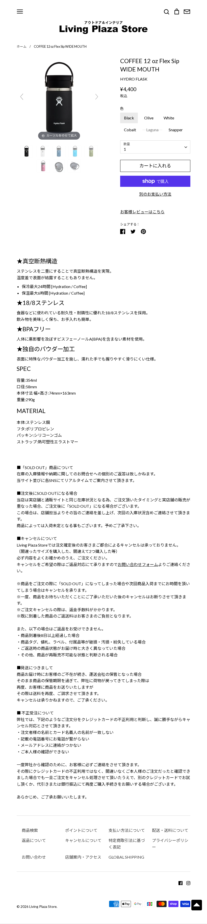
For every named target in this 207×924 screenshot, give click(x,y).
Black (129, 117)
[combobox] (155, 147)
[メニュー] (20, 11)
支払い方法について (127, 830)
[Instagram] (186, 882)
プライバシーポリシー (170, 843)
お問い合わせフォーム (138, 564)
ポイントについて (81, 830)
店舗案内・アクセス (83, 857)
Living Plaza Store (43, 906)
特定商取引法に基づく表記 (127, 843)
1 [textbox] (125, 149)
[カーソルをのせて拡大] (59, 98)
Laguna (152, 129)
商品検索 (30, 830)
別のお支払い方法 (155, 194)
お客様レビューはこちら (142, 211)
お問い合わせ (34, 857)
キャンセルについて (83, 840)
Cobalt (130, 129)
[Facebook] (179, 882)
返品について (34, 840)
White (169, 117)
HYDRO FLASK (133, 78)
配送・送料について (170, 830)
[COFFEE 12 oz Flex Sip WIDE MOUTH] (27, 151)
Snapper (176, 129)
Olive (148, 117)
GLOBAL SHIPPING (126, 857)
